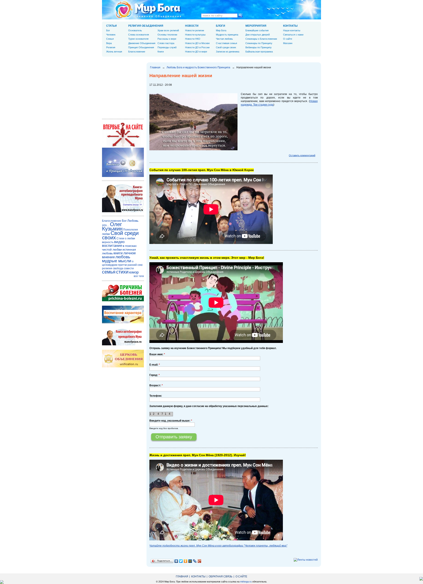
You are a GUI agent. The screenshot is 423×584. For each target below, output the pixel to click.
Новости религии (194, 30)
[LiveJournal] (195, 561)
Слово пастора (166, 43)
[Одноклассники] (185, 561)
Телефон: (155, 395)
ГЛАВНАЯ (182, 576)
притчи (122, 264)
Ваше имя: (157, 354)
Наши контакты (291, 30)
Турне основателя (138, 38)
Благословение (136, 51)
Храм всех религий (168, 30)
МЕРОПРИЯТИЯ (255, 25)
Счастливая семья (226, 43)
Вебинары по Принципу (258, 47)
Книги (161, 51)
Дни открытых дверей (257, 34)
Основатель (135, 30)
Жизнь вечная (114, 51)
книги (118, 253)
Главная (155, 67)
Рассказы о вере (167, 38)
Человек (110, 34)
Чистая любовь (224, 38)
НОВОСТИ (192, 25)
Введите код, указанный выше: (170, 420)
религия (107, 268)
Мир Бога (221, 30)
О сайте (287, 38)
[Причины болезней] (123, 300)
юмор (134, 272)
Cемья (110, 38)
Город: (154, 375)
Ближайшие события (257, 30)
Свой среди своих (226, 47)
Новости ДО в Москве (197, 43)
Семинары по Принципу (258, 43)
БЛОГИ (220, 25)
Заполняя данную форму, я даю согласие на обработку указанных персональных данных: (209, 406)
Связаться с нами (293, 34)
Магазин (287, 43)
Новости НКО (192, 38)
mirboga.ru (246, 581)
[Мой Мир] (190, 561)
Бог (108, 30)
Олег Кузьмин (112, 226)
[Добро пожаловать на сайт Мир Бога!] (123, 145)
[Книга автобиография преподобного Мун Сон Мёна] (123, 344)
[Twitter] (181, 561)
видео (119, 242)
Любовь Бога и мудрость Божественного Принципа (198, 67)
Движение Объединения (141, 43)
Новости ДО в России (197, 47)
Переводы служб (167, 47)
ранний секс (135, 264)
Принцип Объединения (141, 47)
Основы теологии (167, 34)
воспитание (112, 246)
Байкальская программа (259, 51)
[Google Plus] (199, 561)
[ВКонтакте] (176, 561)
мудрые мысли (116, 261)
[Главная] (148, 9)
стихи (122, 272)
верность (107, 242)
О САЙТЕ (241, 576)
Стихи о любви (126, 238)
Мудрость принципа (227, 34)
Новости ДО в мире (196, 51)
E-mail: (154, 364)
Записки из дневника (227, 51)
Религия (110, 47)
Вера (109, 43)
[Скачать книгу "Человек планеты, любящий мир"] (123, 211)
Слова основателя (138, 34)
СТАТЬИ (111, 25)
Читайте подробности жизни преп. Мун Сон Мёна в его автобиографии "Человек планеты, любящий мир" (218, 545)
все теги (139, 276)
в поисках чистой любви (119, 247)
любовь (122, 257)
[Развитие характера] (123, 322)
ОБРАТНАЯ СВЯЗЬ (220, 576)
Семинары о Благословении (261, 38)
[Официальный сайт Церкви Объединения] (123, 366)
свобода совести (123, 268)
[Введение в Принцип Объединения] (123, 176)
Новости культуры (195, 34)
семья (108, 272)
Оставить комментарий (302, 155)
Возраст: (156, 385)
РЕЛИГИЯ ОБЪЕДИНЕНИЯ (145, 25)
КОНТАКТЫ (290, 25)
